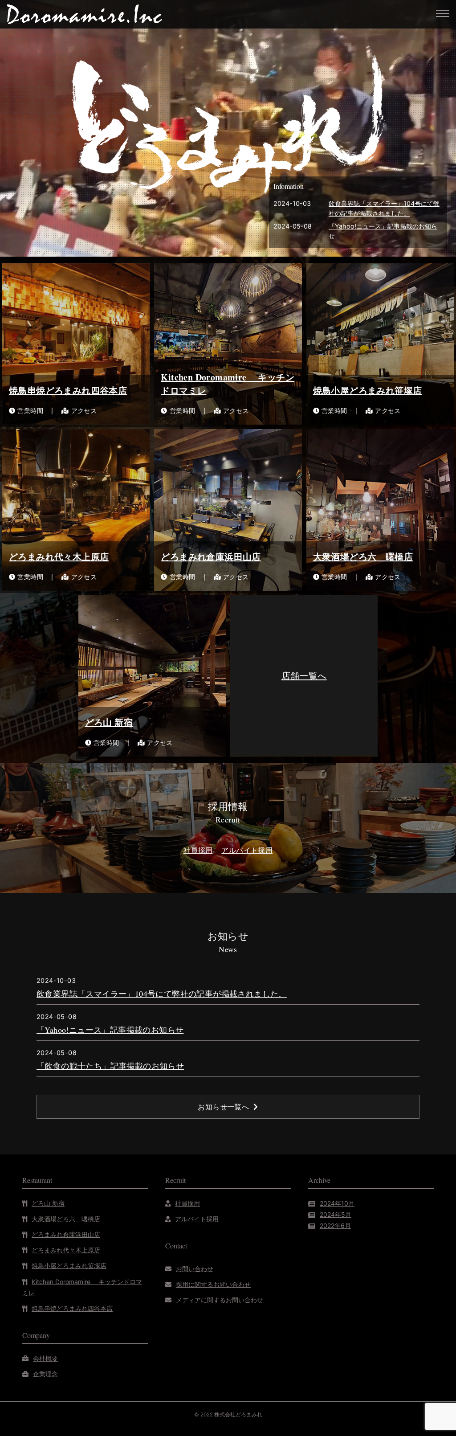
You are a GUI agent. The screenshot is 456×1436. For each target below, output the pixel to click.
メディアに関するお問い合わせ (219, 1300)
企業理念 (45, 1374)
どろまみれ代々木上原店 (66, 1250)
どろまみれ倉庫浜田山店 (66, 1234)
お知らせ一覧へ (223, 1106)
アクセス (84, 410)
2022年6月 (335, 1225)
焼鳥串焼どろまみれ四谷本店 (72, 1308)
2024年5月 (335, 1214)
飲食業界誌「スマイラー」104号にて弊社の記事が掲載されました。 (162, 993)
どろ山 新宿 (48, 1203)
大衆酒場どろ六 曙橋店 (66, 1219)
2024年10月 (337, 1203)
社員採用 (187, 1203)
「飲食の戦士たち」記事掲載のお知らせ (110, 1065)
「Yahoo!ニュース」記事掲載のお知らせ (110, 1029)
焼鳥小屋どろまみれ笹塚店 (69, 1265)
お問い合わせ (194, 1268)
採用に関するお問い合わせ (213, 1284)
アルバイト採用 (197, 1219)
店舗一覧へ (304, 676)
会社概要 (45, 1358)
